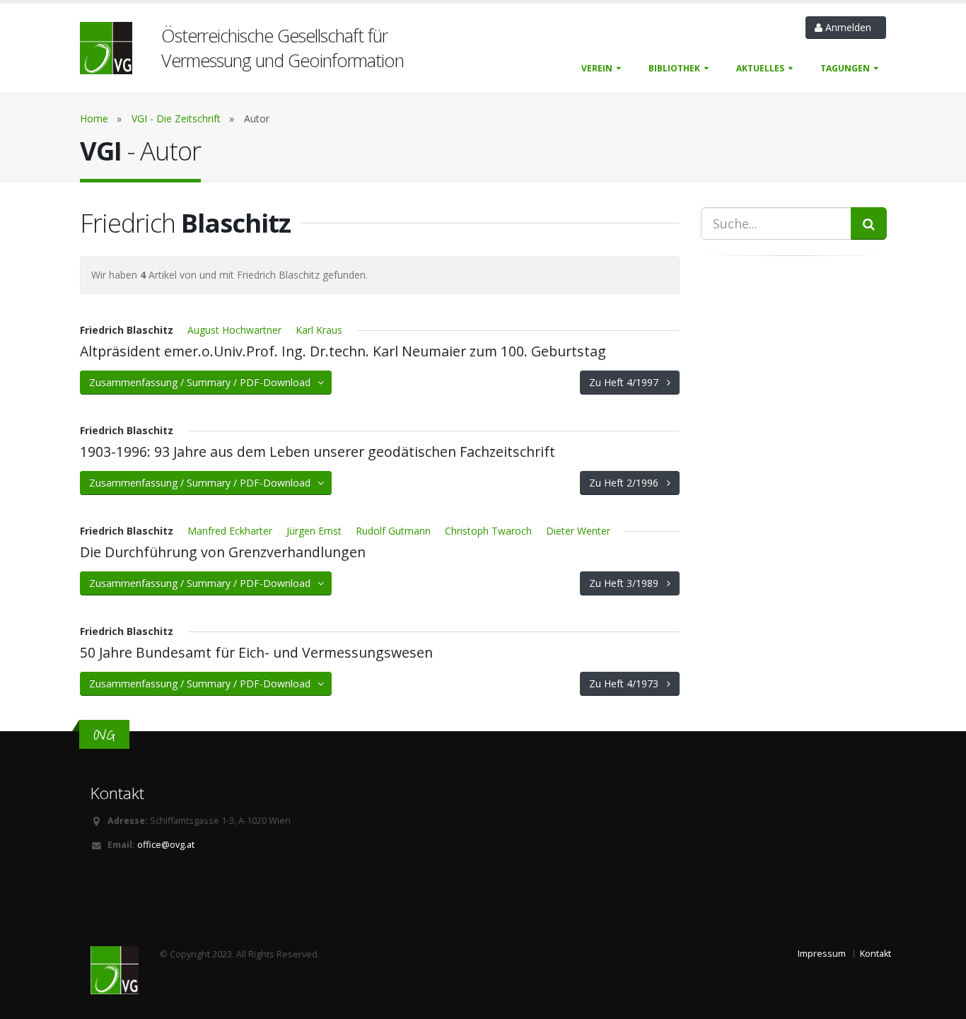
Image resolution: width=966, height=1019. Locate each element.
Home (94, 118)
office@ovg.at (165, 845)
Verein (596, 68)
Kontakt (875, 954)
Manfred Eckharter (229, 530)
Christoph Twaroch (488, 530)
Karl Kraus (319, 330)
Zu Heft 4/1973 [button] (628, 683)
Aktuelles (760, 68)
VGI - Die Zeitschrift (176, 118)
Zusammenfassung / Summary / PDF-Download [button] (204, 382)
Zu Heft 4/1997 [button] (628, 382)
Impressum (822, 954)
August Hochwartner (234, 330)
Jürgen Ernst (314, 530)
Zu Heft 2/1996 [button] (628, 482)
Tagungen (845, 68)
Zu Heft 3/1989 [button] (628, 583)
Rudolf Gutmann (393, 530)
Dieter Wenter (578, 530)
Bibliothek (674, 68)
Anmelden (849, 27)
